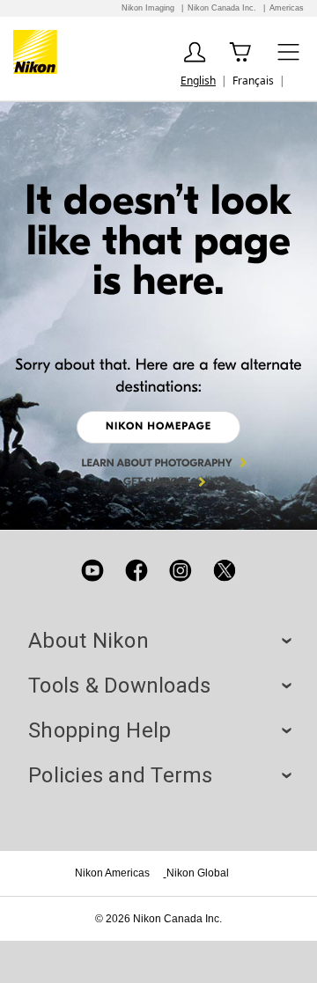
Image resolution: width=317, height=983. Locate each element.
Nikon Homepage (158, 427)
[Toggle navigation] (288, 51)
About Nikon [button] (158, 640)
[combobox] (198, 80)
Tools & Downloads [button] (158, 685)
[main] (158, 315)
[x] (224, 570)
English (198, 80)
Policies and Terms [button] (158, 775)
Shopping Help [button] (158, 730)
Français (253, 80)
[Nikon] (38, 52)
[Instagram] (180, 570)
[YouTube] (92, 570)
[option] (253, 80)
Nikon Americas (112, 873)
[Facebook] (136, 570)
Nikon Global (197, 873)
